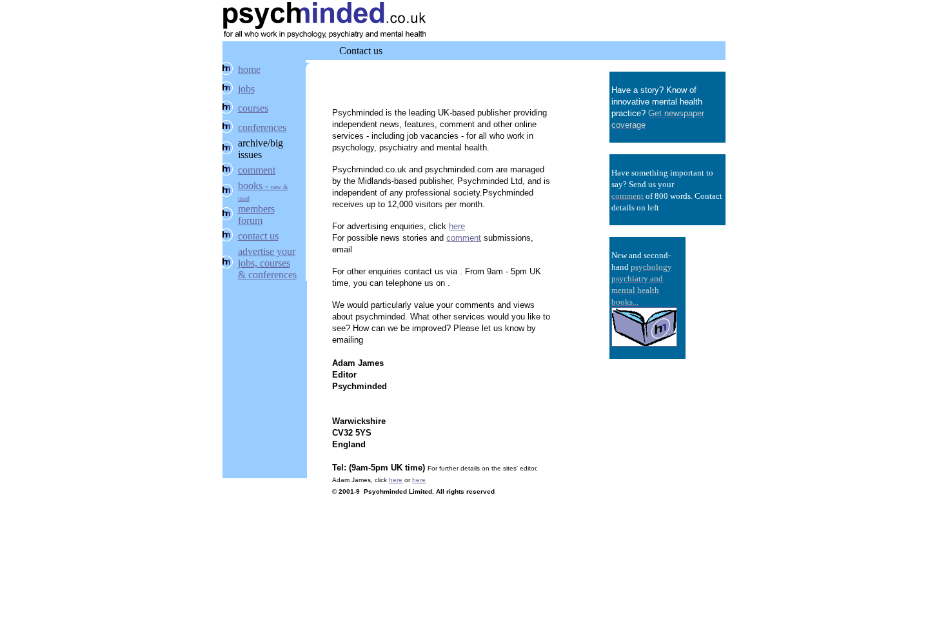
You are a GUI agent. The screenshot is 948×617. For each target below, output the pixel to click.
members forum (256, 214)
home (249, 69)
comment (256, 170)
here (457, 226)
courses (253, 108)
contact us (258, 235)
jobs (246, 88)
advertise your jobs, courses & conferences (267, 263)
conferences (262, 127)
